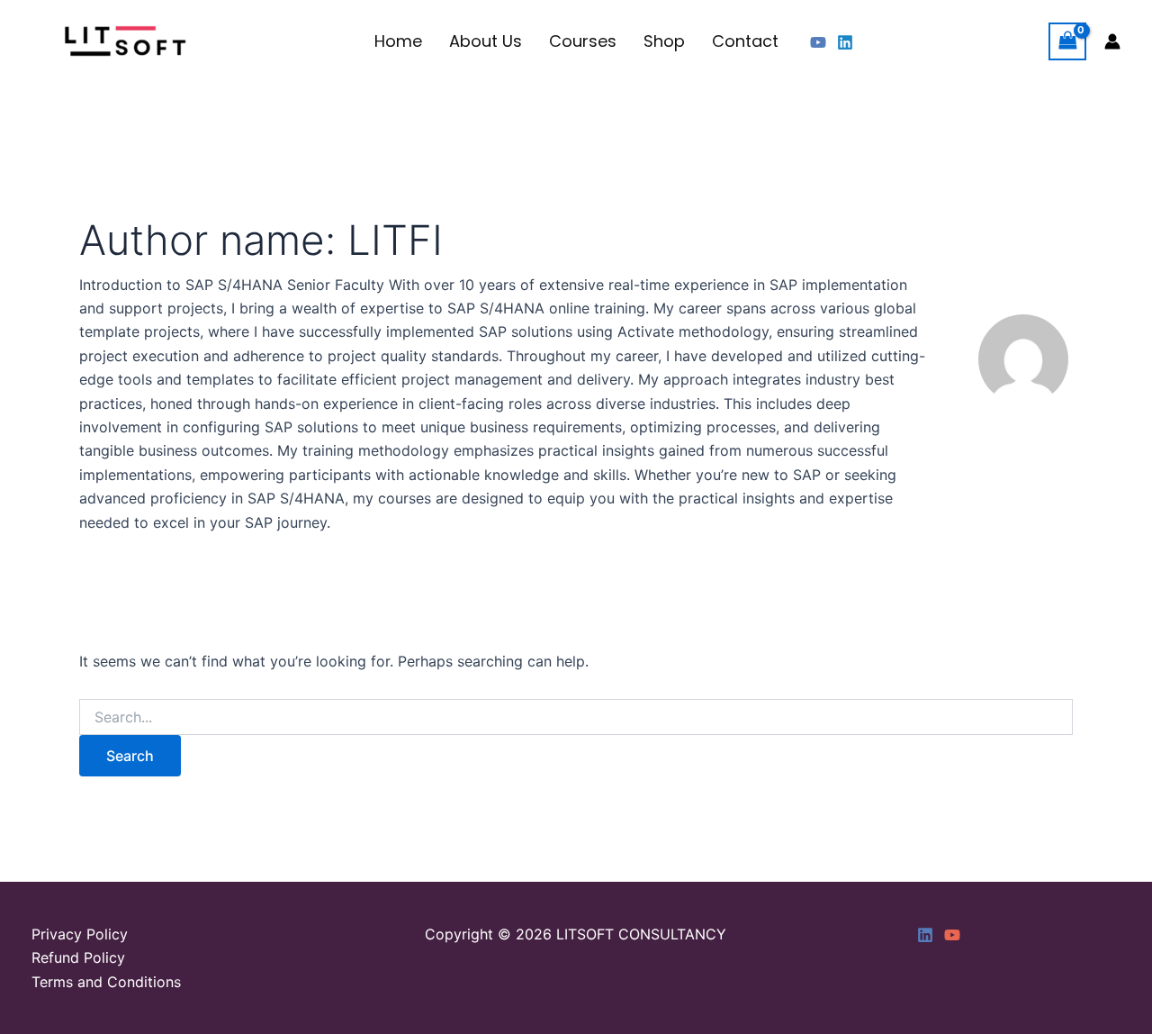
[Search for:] (576, 717)
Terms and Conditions (106, 982)
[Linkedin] (845, 42)
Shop (664, 41)
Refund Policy (78, 957)
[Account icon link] (1112, 41)
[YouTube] (818, 42)
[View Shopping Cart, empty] (1067, 41)
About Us (485, 41)
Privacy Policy (80, 934)
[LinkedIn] (925, 935)
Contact (745, 41)
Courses (582, 41)
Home (398, 41)
